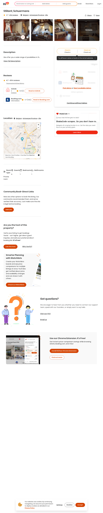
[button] (80, 3)
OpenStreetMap (9, 157)
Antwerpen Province (37, 15)
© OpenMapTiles (24, 155)
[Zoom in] (38, 124)
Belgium (26, 15)
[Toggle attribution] (39, 155)
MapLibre (8, 155)
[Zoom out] (38, 127)
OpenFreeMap (15, 155)
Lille (46, 15)
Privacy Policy (30, 508)
